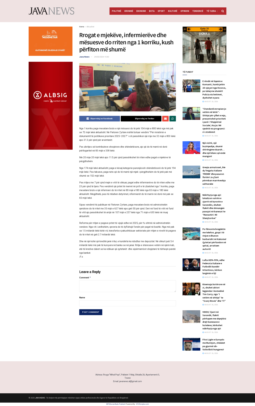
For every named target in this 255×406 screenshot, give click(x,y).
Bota (152, 11)
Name (82, 297)
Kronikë (128, 11)
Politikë (116, 11)
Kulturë (172, 11)
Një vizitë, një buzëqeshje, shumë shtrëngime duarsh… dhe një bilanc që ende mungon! (213, 149)
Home (81, 27)
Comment (85, 277)
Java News (84, 57)
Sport (161, 11)
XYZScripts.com (142, 404)
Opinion (184, 11)
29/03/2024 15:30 (101, 57)
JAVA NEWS (40, 398)
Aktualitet (90, 27)
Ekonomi (141, 11)
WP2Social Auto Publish (115, 404)
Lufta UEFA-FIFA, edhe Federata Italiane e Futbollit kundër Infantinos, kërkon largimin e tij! (213, 267)
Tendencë (197, 11)
